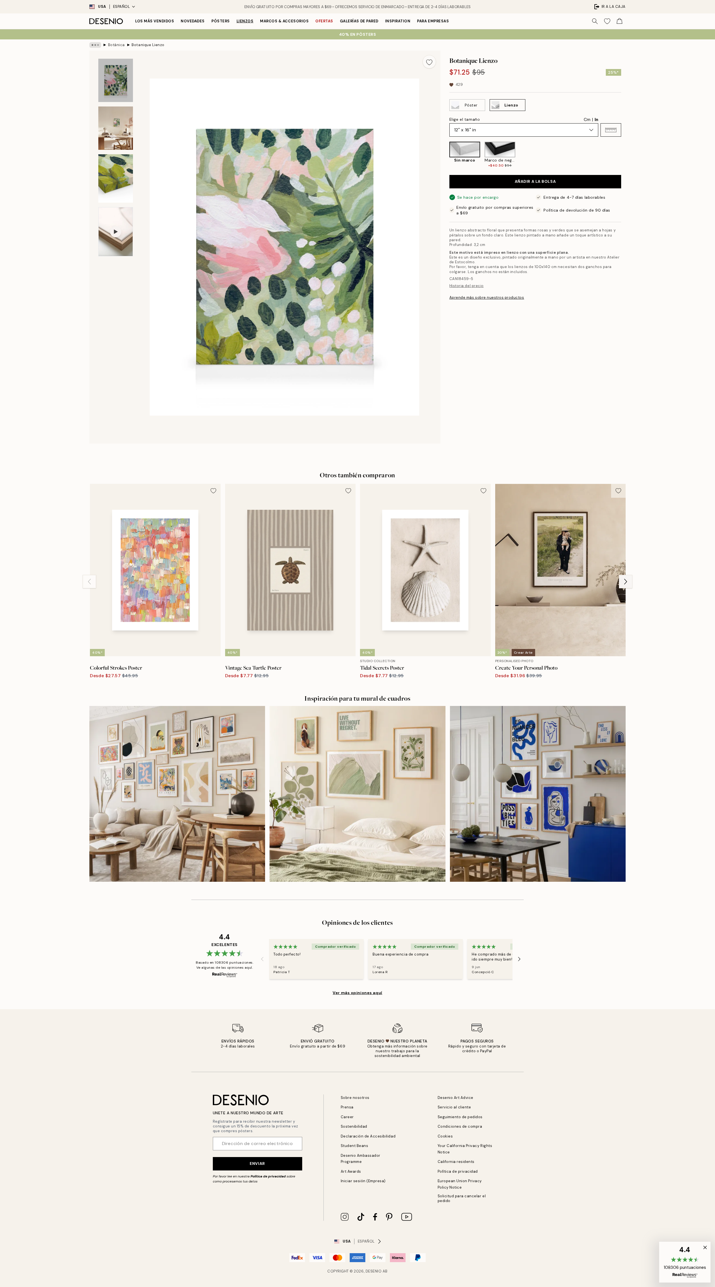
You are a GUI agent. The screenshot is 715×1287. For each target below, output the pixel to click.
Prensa (347, 1107)
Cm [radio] (587, 119)
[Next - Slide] (625, 155)
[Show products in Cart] (619, 21)
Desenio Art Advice (455, 1097)
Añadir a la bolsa (535, 181)
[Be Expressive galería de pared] (538, 794)
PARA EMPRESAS (433, 21)
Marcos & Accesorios (284, 21)
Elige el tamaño (464, 119)
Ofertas (324, 21)
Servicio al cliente (454, 1107)
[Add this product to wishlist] (429, 61)
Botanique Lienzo (148, 44)
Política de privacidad (268, 1176)
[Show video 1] (115, 231)
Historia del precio (466, 285)
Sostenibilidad (354, 1126)
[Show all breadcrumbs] (95, 45)
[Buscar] (595, 21)
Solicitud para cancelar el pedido (462, 1198)
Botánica (116, 44)
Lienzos (245, 21)
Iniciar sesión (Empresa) (363, 1181)
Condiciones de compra (460, 1126)
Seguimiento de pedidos (460, 1117)
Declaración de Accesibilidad (368, 1136)
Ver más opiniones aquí (357, 992)
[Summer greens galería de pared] (357, 794)
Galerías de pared (359, 21)
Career (347, 1117)
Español (121, 6)
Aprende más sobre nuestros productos (486, 297)
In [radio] (596, 119)
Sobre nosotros (355, 1097)
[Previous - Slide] (444, 155)
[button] (610, 130)
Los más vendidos (154, 21)
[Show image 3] (115, 178)
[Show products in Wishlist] (607, 21)
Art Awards (351, 1171)
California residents (456, 1161)
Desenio (374, 1271)
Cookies (445, 1136)
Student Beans (354, 1145)
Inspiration (398, 21)
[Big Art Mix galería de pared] (177, 794)
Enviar (257, 1163)
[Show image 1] (115, 80)
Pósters (220, 21)
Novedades (193, 21)
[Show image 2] (115, 128)
